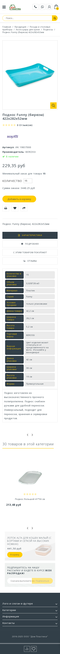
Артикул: (8, 147)
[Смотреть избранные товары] (34, 649)
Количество (12, 181)
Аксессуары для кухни (28, 29)
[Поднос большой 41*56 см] (30, 478)
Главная (6, 27)
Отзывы (32, 260)
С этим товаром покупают (30, 252)
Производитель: (13, 151)
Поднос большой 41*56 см (30, 499)
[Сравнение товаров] (27, 649)
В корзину (14, 554)
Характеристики (32, 235)
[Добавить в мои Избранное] (15, 208)
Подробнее (32, 243)
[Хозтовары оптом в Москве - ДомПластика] (15, 7)
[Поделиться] (24, 208)
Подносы (48, 29)
